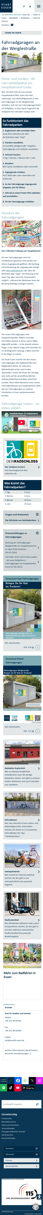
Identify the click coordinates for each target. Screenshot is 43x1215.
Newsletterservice (9, 1122)
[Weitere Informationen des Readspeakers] (12, 24)
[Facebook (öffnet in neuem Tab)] (18, 1080)
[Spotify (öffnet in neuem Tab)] (3, 1087)
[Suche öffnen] (24, 6)
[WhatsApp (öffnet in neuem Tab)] (25, 1080)
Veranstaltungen (8, 1128)
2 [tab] (3, 1193)
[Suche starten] (37, 1104)
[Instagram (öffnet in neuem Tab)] (39, 1080)
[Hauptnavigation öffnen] (38, 6)
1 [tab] (3, 1189)
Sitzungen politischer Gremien (13, 1131)
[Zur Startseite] (6, 6)
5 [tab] (3, 1203)
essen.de (26, 14)
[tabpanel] (21, 1193)
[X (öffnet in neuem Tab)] (32, 1080)
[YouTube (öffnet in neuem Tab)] (17, 1087)
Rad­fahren (25, 18)
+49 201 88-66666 (13, 1020)
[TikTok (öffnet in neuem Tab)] (10, 1087)
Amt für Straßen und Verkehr (18, 1013)
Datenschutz (30, 1214)
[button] (30, 6)
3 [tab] (3, 1196)
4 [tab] (3, 1199)
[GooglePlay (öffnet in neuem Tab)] (28, 1087)
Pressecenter (7, 1118)
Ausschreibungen (8, 1138)
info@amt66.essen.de (14, 1040)
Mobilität (13, 18)
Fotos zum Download (10, 1125)
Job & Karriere (7, 1135)
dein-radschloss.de (14, 270)
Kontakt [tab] (8, 1007)
